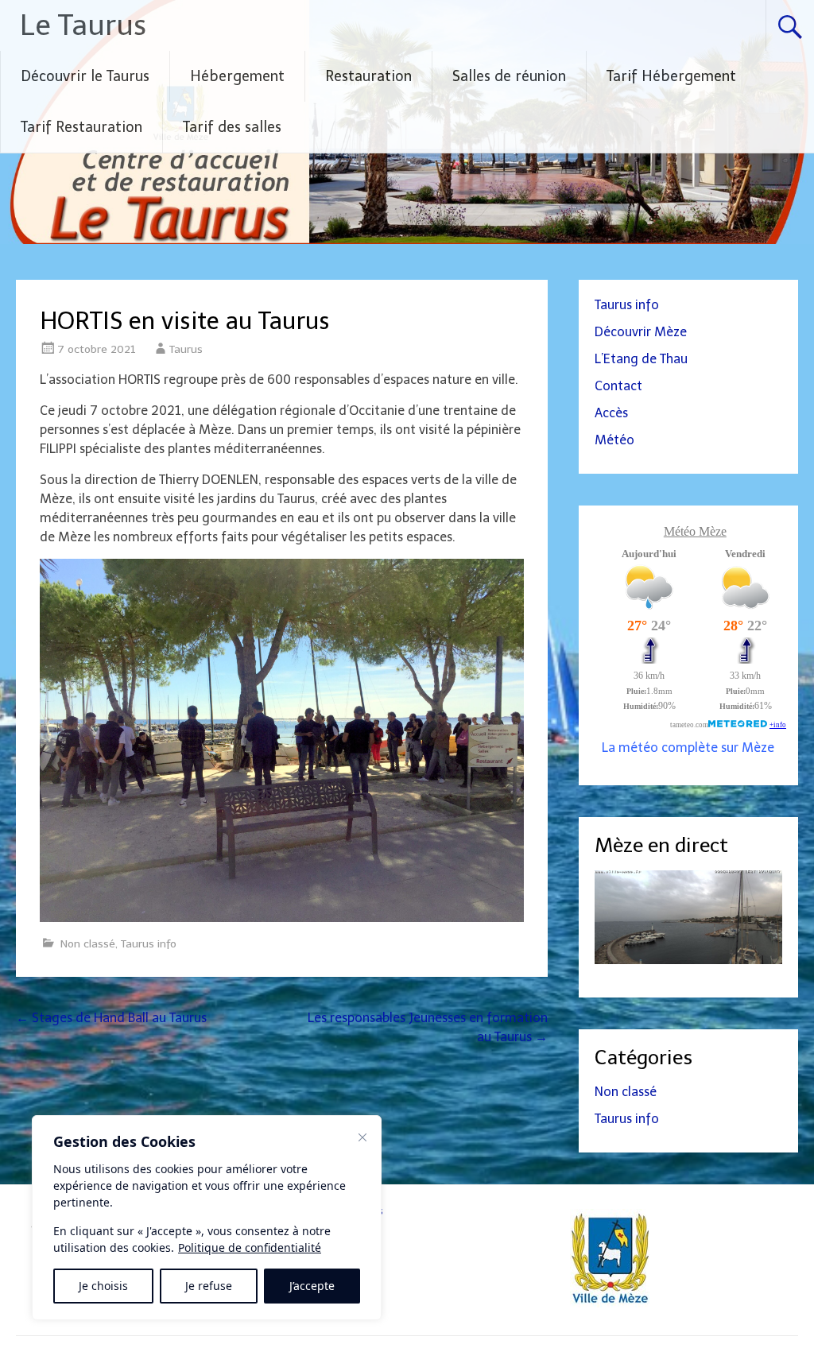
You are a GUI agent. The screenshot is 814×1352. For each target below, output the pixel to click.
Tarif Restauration (81, 127)
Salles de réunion (509, 76)
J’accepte (312, 1285)
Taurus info (148, 944)
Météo (614, 439)
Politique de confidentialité (249, 1247)
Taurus (186, 349)
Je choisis (103, 1285)
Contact (618, 385)
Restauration (368, 76)
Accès (611, 412)
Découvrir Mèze (641, 331)
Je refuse (208, 1285)
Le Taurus (83, 25)
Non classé (87, 944)
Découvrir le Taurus (85, 76)
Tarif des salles (232, 127)
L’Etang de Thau (641, 358)
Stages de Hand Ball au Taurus (111, 1017)
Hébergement (237, 76)
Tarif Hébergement (671, 76)
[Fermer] (362, 1137)
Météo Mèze (695, 531)
